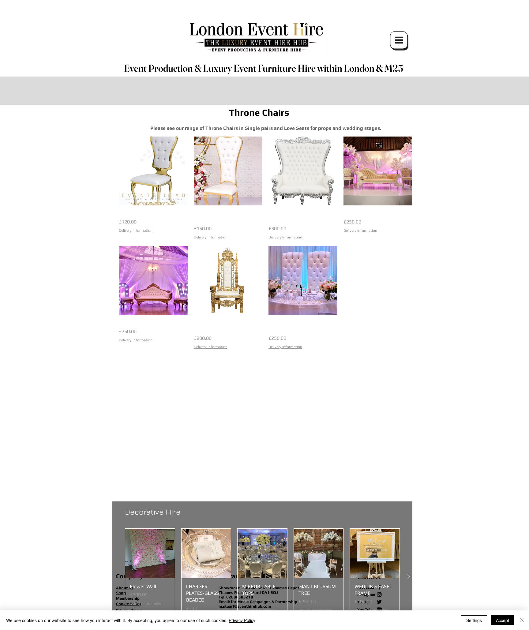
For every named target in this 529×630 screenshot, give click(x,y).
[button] (399, 41)
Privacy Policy (242, 620)
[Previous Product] (116, 576)
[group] (262, 576)
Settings (474, 620)
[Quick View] (153, 171)
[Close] (521, 620)
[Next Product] (408, 576)
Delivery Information (135, 230)
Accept (502, 620)
